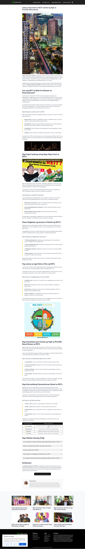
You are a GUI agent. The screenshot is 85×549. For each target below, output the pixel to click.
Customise (7, 544)
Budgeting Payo (35, 535)
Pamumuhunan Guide (36, 537)
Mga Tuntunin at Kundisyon (47, 541)
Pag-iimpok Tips (35, 536)
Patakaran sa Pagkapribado (46, 538)
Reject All (15, 544)
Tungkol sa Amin (47, 535)
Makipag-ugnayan (47, 536)
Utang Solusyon (35, 539)
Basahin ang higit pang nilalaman (42, 474)
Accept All (22, 544)
